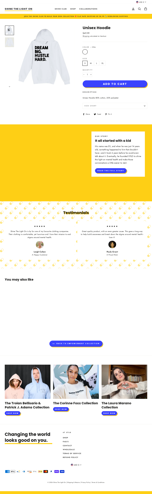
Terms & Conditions (98, 482)
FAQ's (66, 441)
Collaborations (88, 9)
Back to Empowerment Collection (78, 344)
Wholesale (69, 449)
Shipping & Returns (73, 482)
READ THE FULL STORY (110, 170)
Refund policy (70, 457)
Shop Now (13, 413)
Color (89, 47)
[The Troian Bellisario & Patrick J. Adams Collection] (27, 382)
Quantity (88, 70)
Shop (73, 9)
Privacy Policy (85, 482)
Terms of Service (72, 453)
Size (85, 59)
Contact (67, 445)
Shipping (86, 36)
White (85, 51)
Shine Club (61, 9)
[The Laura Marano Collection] (124, 382)
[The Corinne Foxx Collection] (76, 382)
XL (103, 63)
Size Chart (91, 106)
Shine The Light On (18, 9)
